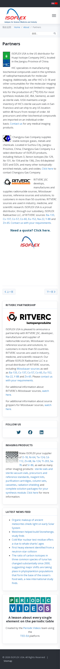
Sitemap (8, 660)
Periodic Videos (32, 628)
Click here (47, 168)
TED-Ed (24, 636)
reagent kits (37, 477)
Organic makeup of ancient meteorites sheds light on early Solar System (33, 523)
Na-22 (40, 219)
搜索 (54, 33)
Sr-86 (30, 465)
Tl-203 (45, 461)
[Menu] (54, 15)
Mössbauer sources (28, 368)
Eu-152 (32, 219)
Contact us (16, 123)
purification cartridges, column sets (26, 480)
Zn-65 (6, 223)
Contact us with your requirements (31, 223)
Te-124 (40, 457)
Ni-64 (32, 457)
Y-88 (48, 219)
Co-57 (15, 219)
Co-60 (23, 219)
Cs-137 (7, 219)
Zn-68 (27, 461)
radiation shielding (28, 485)
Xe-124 (36, 461)
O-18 (25, 457)
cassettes (11, 485)
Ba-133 (50, 215)
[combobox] (44, 33)
